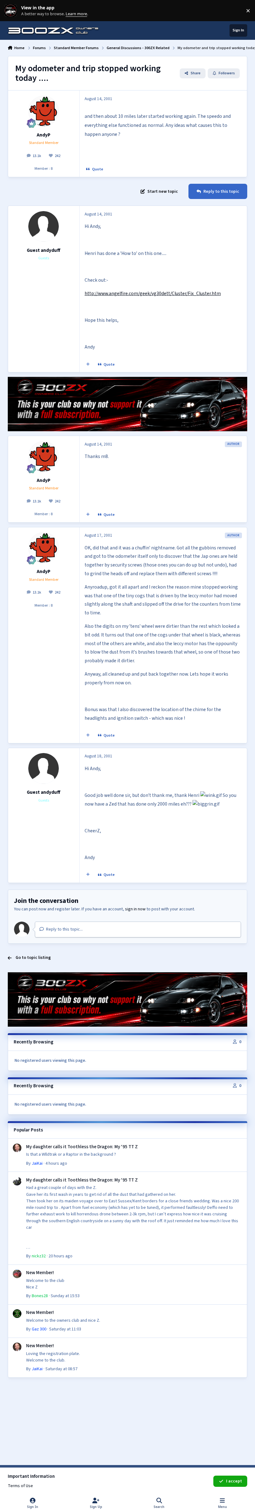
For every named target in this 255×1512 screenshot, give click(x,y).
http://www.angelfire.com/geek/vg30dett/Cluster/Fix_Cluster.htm (153, 293)
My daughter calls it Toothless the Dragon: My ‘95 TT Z (82, 1146)
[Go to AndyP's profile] (43, 111)
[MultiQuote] (88, 364)
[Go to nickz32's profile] (17, 1181)
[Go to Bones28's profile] (17, 1273)
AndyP (43, 135)
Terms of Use (20, 1486)
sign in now (135, 909)
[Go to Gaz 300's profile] (17, 1313)
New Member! (40, 1272)
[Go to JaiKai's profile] (17, 1148)
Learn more (12, 11)
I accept (234, 1481)
